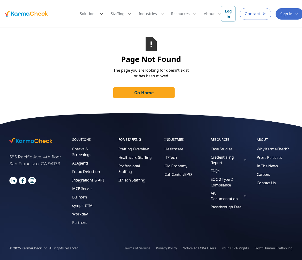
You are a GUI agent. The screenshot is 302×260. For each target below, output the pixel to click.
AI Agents (80, 163)
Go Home (144, 92)
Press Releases (269, 157)
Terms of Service (137, 248)
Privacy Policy (166, 248)
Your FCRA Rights (235, 248)
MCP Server (82, 188)
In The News (267, 166)
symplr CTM (82, 205)
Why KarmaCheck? (273, 149)
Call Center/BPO (178, 174)
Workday (80, 214)
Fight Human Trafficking (274, 248)
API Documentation (224, 196)
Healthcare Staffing (135, 157)
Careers (263, 174)
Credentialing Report (222, 160)
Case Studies (221, 149)
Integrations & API (88, 180)
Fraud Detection (86, 171)
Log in (228, 13)
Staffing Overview (133, 149)
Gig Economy (175, 166)
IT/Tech (170, 157)
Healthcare (173, 149)
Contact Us (255, 14)
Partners (79, 222)
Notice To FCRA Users (199, 248)
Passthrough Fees (226, 207)
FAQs (215, 170)
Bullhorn (79, 197)
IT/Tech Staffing (131, 180)
